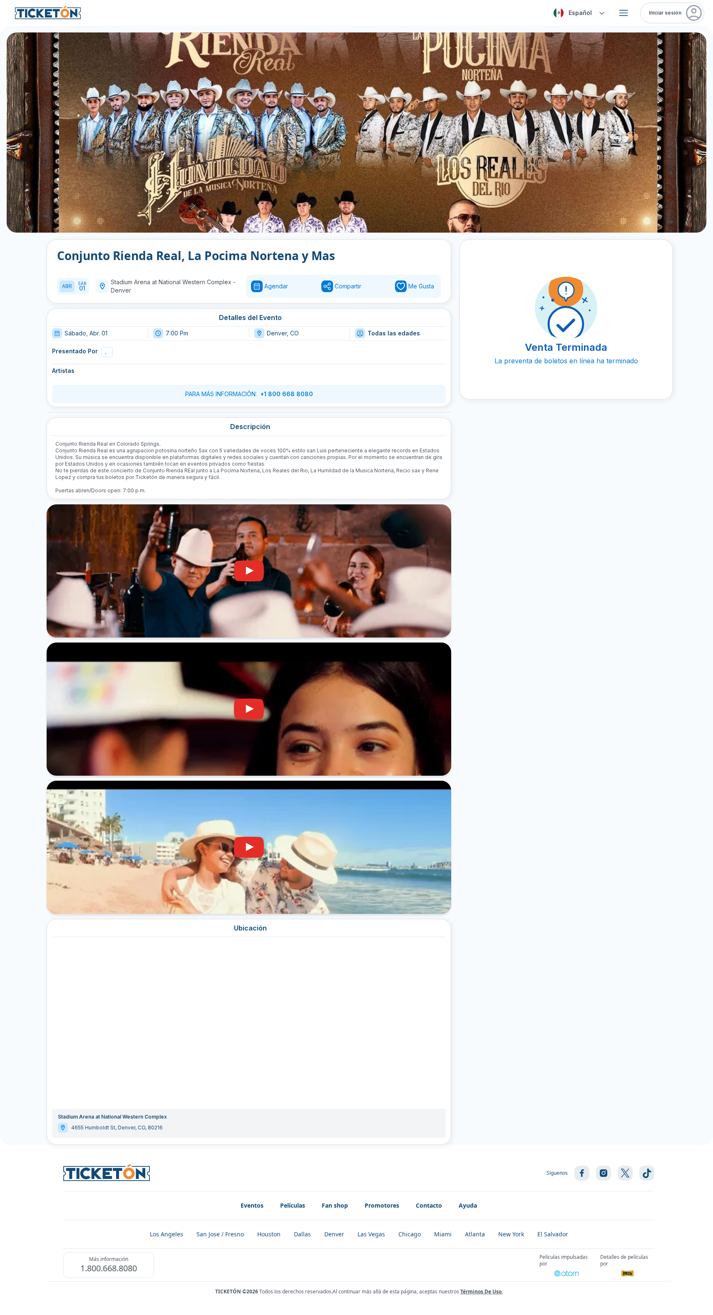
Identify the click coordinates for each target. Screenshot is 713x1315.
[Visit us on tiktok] (646, 1173)
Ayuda (468, 1205)
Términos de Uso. (481, 1291)
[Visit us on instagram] (603, 1173)
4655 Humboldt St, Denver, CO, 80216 (117, 1127)
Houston (269, 1234)
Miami (443, 1234)
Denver (121, 290)
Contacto (429, 1205)
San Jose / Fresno (220, 1234)
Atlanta (475, 1234)
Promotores (382, 1205)
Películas (292, 1205)
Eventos (252, 1205)
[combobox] (578, 13)
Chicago (409, 1234)
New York (511, 1234)
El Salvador (552, 1234)
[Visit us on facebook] (581, 1173)
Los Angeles (166, 1234)
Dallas (302, 1234)
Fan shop (335, 1205)
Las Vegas (371, 1234)
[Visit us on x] (625, 1173)
